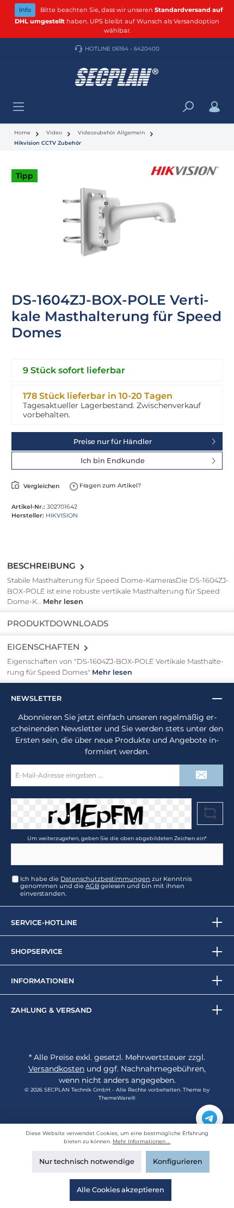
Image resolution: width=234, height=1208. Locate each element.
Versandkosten (56, 1069)
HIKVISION (62, 515)
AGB (92, 886)
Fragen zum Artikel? (109, 485)
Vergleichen (41, 486)
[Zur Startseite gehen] (117, 77)
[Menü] (18, 107)
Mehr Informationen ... (141, 1141)
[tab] (117, 583)
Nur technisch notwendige (86, 1161)
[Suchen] (188, 107)
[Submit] (201, 775)
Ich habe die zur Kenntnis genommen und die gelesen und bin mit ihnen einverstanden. (106, 886)
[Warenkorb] (228, 101)
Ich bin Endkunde (113, 461)
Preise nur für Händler (112, 441)
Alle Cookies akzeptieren (120, 1190)
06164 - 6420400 (135, 48)
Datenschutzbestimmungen (105, 879)
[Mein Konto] (214, 107)
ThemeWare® (117, 1098)
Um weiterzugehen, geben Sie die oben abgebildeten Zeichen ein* (117, 838)
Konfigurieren (177, 1161)
